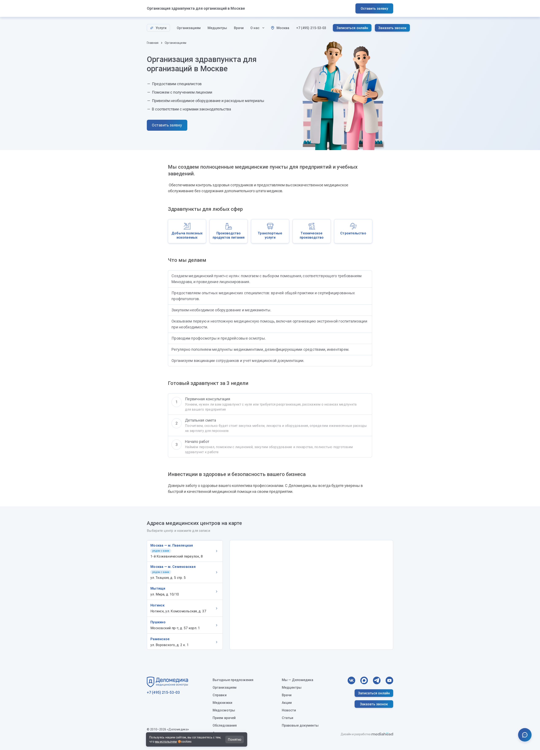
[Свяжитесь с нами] (525, 735)
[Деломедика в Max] (364, 680)
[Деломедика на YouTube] (389, 680)
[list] (270, 318)
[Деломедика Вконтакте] (351, 680)
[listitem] (185, 551)
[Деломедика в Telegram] (377, 680)
